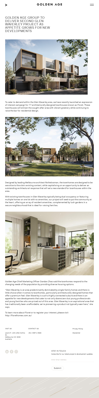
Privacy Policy (78, 329)
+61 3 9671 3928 (34, 333)
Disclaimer (76, 333)
